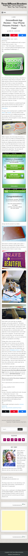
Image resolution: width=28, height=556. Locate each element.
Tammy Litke (10, 31)
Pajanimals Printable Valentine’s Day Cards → (16, 422)
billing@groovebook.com (15, 350)
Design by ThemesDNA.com (14, 554)
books (14, 17)
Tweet (3, 39)
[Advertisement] (13, 520)
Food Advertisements (17, 505)
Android (9, 112)
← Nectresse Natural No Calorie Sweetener (10, 420)
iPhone (3, 112)
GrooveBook (5, 108)
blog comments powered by (13, 407)
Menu (5, 12)
